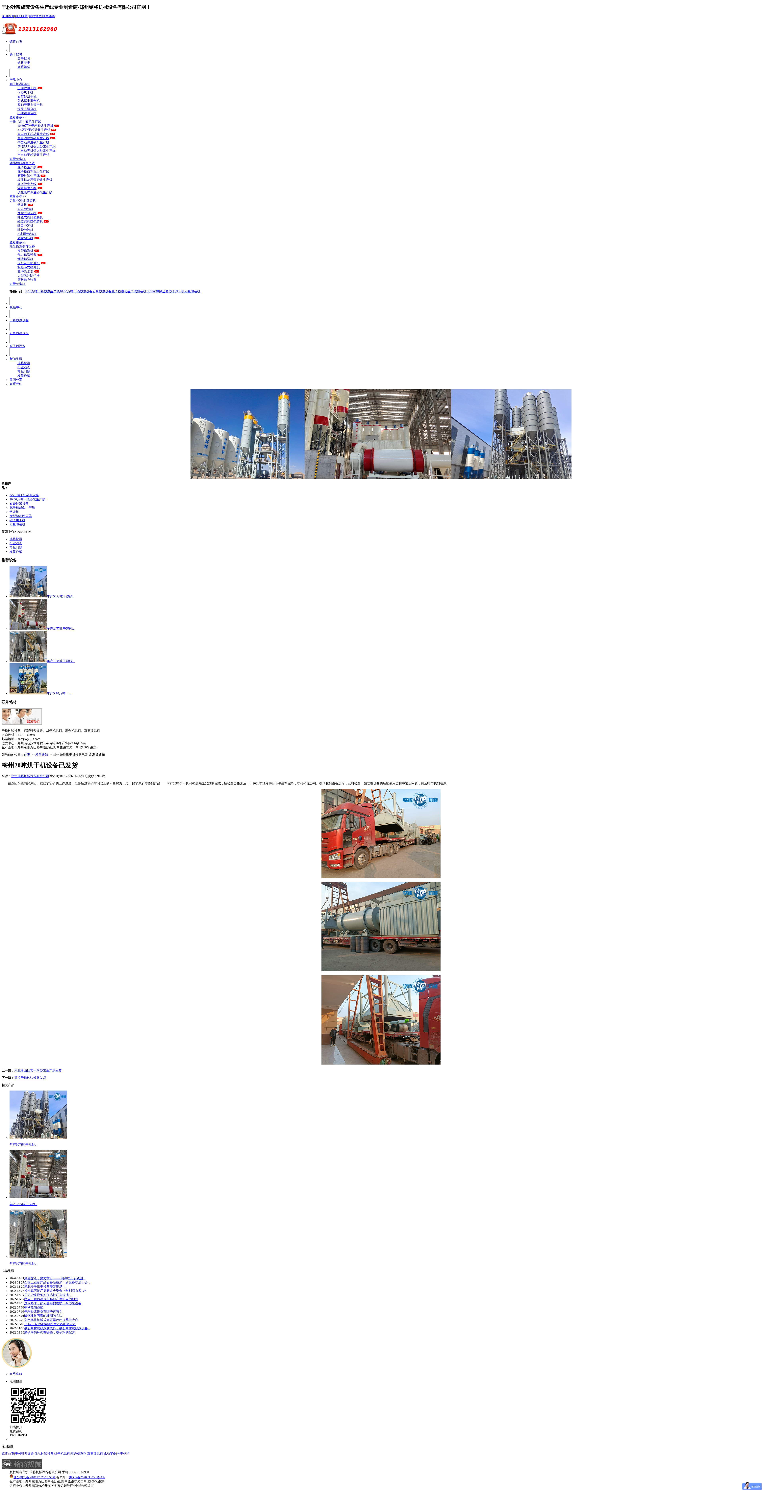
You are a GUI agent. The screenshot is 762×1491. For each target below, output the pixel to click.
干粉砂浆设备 (19, 320)
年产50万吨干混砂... (61, 596)
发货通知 (23, 375)
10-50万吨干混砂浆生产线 (27, 499)
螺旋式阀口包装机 (30, 221)
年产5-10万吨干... (59, 693)
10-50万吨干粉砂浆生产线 (35, 125)
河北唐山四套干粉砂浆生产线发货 (38, 1070)
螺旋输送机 (25, 259)
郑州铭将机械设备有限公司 (30, 776)
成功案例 (110, 1453)
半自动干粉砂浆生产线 (33, 154)
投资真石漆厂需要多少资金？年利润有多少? (55, 1290)
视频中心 (16, 307)
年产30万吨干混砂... (61, 628)
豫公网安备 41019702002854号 (34, 1477)
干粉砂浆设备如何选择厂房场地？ (48, 1295)
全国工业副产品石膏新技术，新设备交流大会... (57, 1282)
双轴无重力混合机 (30, 105)
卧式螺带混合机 (28, 100)
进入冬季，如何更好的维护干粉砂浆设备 (52, 1303)
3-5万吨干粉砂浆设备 (24, 495)
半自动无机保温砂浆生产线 (36, 150)
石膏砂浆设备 (102, 291)
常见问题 (23, 371)
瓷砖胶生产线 (27, 184)
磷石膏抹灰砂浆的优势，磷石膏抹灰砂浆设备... (57, 1328)
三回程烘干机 (27, 88)
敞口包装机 (25, 225)
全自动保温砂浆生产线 (33, 138)
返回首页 (8, 16)
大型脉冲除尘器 (28, 275)
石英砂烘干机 (27, 96)
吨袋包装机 (25, 229)
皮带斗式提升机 (28, 263)
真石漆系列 (95, 1453)
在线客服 (16, 1374)
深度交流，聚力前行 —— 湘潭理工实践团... (54, 1278)
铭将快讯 (23, 363)
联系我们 (16, 384)
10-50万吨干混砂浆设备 (76, 291)
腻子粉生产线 (27, 167)
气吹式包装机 (27, 213)
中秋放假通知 (33, 1307)
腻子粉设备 (17, 346)
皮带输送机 (25, 250)
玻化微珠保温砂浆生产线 (34, 192)
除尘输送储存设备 (22, 246)
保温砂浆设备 (44, 1453)
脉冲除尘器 (25, 271)
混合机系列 (79, 1453)
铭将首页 (16, 41)
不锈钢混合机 (27, 113)
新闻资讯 (16, 359)
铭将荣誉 (23, 62)
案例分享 (16, 379)
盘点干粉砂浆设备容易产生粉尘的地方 (51, 1299)
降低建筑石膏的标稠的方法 (43, 1315)
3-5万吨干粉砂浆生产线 (33, 130)
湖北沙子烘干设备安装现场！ (44, 1286)
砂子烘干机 (177, 291)
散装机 (22, 204)
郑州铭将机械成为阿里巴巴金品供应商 (51, 1320)
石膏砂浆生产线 (28, 175)
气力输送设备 (27, 254)
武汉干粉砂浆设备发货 (30, 1077)
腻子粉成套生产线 (124, 291)
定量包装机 (192, 291)
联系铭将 (48, 16)
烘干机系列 (62, 1453)
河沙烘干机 (25, 92)
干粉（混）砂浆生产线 (25, 121)
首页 (27, 754)
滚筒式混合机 (27, 109)
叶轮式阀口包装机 (30, 217)
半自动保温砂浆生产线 (33, 142)
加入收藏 (21, 16)
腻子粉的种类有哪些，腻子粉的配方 (49, 1332)
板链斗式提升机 (28, 267)
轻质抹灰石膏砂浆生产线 (34, 179)
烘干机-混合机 (20, 84)
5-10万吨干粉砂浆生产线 (42, 291)
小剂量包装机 (27, 234)
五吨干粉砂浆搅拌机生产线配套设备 (50, 1324)
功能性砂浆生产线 (22, 163)
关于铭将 (16, 54)
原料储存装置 (27, 279)
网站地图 (35, 16)
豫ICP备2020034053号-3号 (87, 1477)
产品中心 (16, 80)
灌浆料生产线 (27, 188)
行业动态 (23, 367)
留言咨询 (16, 1439)
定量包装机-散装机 (23, 200)
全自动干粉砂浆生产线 (33, 134)
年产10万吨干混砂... (61, 661)
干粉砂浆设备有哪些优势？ (43, 1311)
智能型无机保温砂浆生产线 (36, 146)
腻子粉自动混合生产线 (33, 171)
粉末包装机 (25, 209)
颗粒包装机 (25, 238)
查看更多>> (18, 117)
